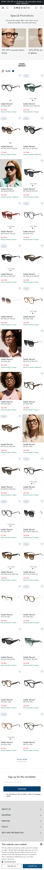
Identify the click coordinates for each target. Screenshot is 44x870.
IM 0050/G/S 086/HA (9, 573)
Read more (10, 859)
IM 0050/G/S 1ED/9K (31, 105)
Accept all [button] (32, 866)
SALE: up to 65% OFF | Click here (22, 2)
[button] (20, 862)
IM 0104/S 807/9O (30, 190)
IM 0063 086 (29, 318)
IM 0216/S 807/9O (30, 360)
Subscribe (22, 789)
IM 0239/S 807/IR (7, 190)
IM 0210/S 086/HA (8, 488)
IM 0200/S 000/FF (8, 318)
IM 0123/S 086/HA (30, 573)
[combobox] (41, 844)
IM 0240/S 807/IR (7, 658)
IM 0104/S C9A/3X (8, 233)
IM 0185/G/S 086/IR (31, 275)
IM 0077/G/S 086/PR (9, 148)
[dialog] (22, 855)
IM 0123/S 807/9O (8, 275)
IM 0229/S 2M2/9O (30, 531)
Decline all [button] (11, 866)
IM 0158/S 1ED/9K (30, 658)
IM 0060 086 (7, 701)
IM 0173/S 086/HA (8, 446)
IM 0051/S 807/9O (30, 148)
